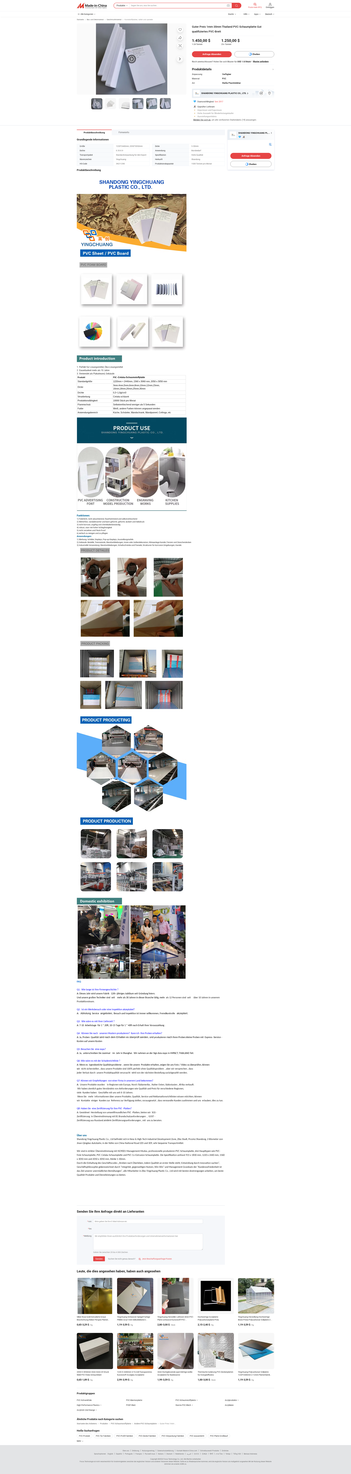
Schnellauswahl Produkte (209, 1450)
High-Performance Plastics (88, 1405)
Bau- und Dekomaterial (95, 19)
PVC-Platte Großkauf (219, 1436)
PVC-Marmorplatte (134, 1400)
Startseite (80, 19)
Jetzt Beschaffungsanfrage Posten (155, 1258)
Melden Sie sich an (202, 119)
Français (138, 1454)
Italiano (161, 1454)
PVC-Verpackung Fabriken (173, 1436)
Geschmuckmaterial (114, 19)
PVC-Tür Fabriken (103, 1436)
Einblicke (225, 1450)
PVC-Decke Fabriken (147, 1436)
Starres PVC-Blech (183, 1405)
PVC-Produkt (84, 1436)
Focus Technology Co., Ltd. (173, 1459)
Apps (256, 14)
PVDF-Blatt (131, 1405)
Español (119, 1454)
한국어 (196, 1454)
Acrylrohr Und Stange (86, 1410)
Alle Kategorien (86, 14)
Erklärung (135, 1450)
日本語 (204, 1454)
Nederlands (179, 1454)
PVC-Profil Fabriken (124, 1436)
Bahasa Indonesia (250, 1454)
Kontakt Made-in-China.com (187, 1450)
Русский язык (150, 1454)
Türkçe (228, 1454)
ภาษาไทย (219, 1454)
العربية (189, 1454)
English (110, 1454)
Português (129, 1454)
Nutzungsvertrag (148, 1450)
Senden (99, 1258)
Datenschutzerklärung (165, 1450)
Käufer (231, 14)
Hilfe (245, 14)
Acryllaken (229, 1405)
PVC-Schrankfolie (84, 1400)
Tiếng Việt (237, 1454)
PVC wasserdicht (197, 1436)
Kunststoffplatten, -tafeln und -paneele (138, 19)
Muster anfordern (261, 61)
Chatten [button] (256, 54)
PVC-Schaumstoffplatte (186, 1400)
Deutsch (169, 1454)
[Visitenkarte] (270, 144)
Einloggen (270, 7)
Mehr (79, 1441)
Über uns (126, 1450)
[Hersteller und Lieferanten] (92, 5)
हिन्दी (211, 1454)
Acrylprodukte (231, 1400)
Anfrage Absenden (212, 54)
